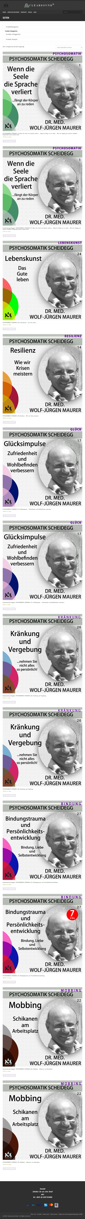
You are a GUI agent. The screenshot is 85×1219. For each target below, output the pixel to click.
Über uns (33, 1214)
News (4, 12)
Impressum (46, 1214)
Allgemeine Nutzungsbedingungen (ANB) (70, 1214)
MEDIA (30, 12)
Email (50, 1191)
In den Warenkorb (9, 141)
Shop (34, 12)
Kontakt (39, 1214)
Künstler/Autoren (13, 12)
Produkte (24, 12)
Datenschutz (54, 1214)
